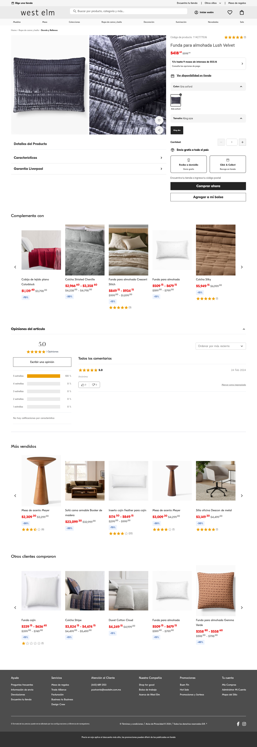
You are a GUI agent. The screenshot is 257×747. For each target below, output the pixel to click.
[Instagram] (244, 724)
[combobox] (221, 346)
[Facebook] (238, 724)
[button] (234, 37)
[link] (41, 262)
